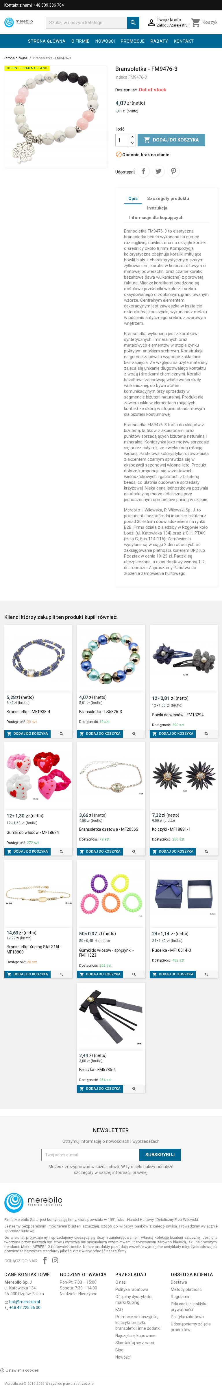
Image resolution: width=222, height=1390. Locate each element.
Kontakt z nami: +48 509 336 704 (34, 5)
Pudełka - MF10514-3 (171, 950)
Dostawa (179, 1282)
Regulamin (180, 1296)
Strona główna (47, 41)
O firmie (80, 41)
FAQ (119, 1309)
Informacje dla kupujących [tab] (156, 217)
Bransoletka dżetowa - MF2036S (108, 829)
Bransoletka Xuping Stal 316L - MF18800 (34, 949)
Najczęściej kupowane (135, 1335)
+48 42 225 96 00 (24, 1307)
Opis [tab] (133, 198)
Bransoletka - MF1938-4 (28, 711)
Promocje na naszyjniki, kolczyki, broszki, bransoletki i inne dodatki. (138, 1323)
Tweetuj (158, 171)
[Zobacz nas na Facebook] (44, 1261)
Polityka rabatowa (131, 1289)
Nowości (105, 41)
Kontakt (184, 41)
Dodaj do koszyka (171, 139)
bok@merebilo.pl (24, 1302)
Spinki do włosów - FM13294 (178, 715)
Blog (119, 1350)
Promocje (133, 41)
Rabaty (159, 41)
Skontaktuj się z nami (134, 1342)
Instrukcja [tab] (157, 208)
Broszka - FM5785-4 (97, 1069)
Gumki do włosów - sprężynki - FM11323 (106, 953)
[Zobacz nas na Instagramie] (55, 1261)
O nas (120, 1282)
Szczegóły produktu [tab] (168, 198)
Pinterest (173, 171)
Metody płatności (186, 1289)
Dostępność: (126, 90)
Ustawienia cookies (22, 1370)
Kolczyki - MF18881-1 (171, 829)
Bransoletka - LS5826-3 (100, 711)
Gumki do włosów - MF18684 (33, 832)
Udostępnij (143, 171)
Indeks (121, 77)
